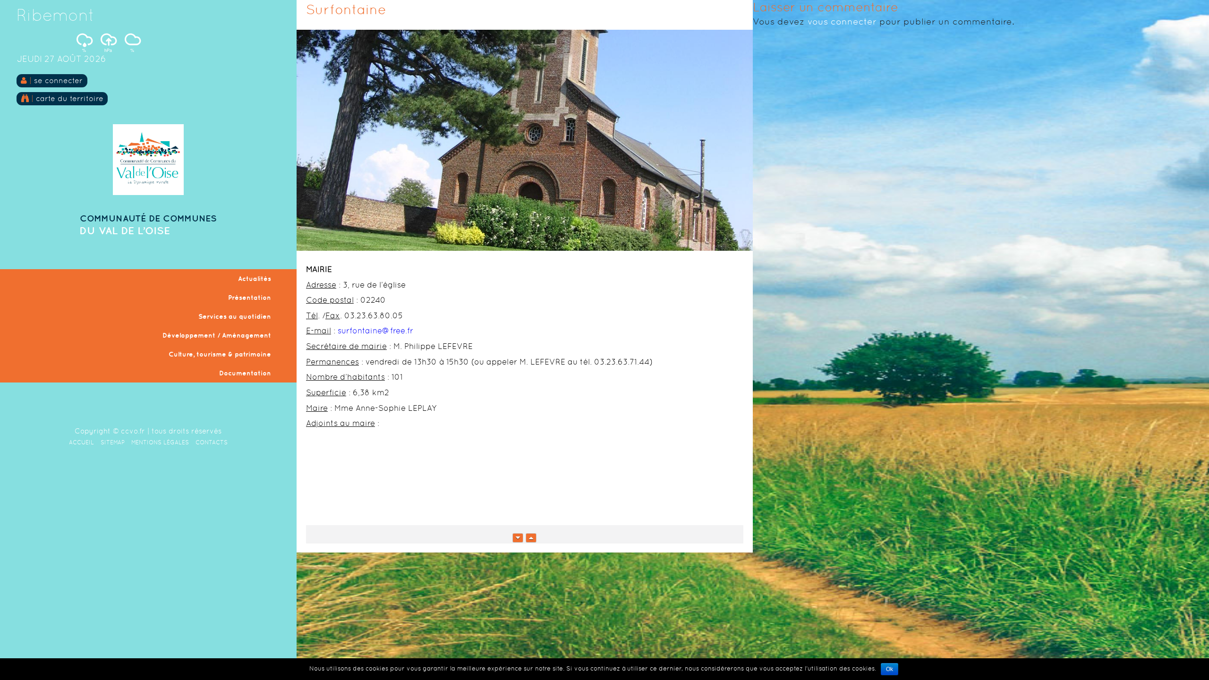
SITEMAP (113, 442)
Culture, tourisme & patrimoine (220, 354)
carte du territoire (68, 98)
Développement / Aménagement (216, 335)
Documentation (245, 373)
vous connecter (842, 21)
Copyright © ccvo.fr (110, 431)
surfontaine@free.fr (375, 330)
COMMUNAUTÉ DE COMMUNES (148, 218)
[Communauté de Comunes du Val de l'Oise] (148, 192)
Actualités (254, 278)
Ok (889, 669)
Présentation (249, 297)
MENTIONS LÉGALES (160, 442)
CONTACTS (212, 442)
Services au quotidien (234, 316)
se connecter (58, 80)
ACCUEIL (81, 442)
